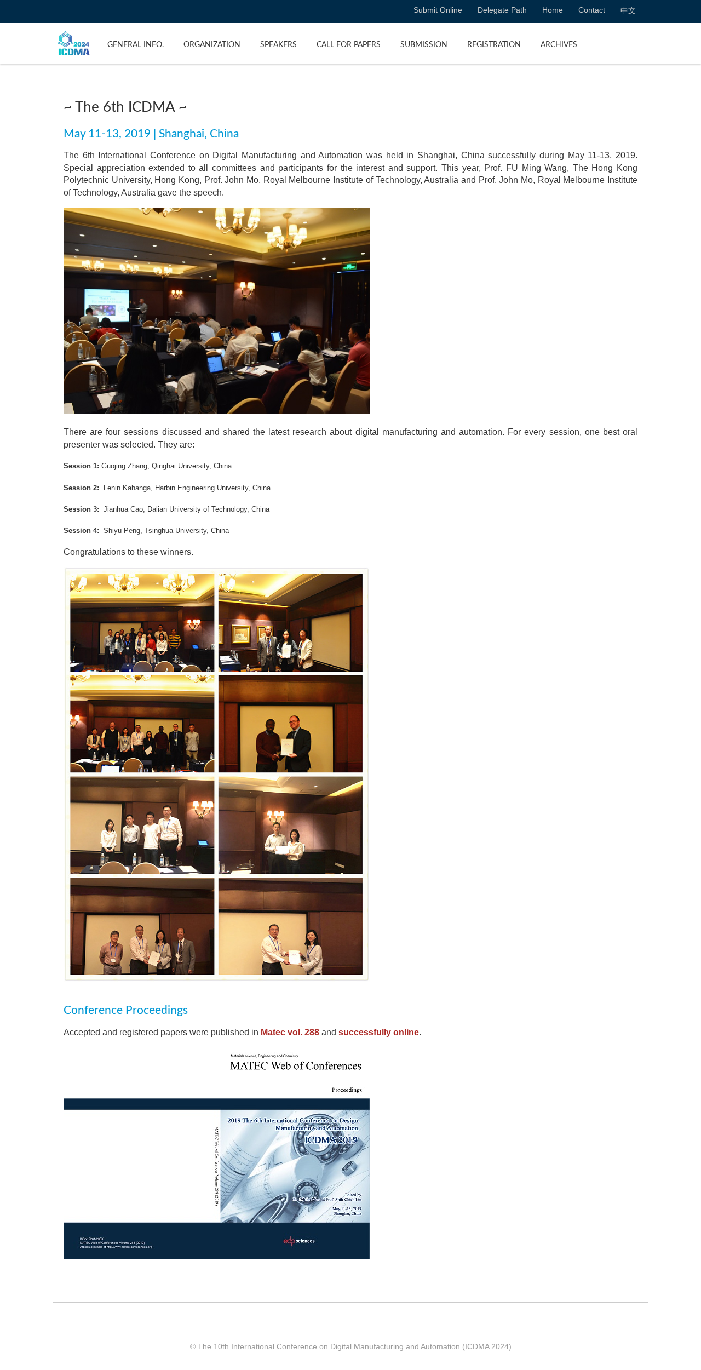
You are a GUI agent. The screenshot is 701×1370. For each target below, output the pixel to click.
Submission (423, 45)
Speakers (278, 45)
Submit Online (437, 9)
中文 (628, 10)
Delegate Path (502, 9)
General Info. (135, 45)
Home (552, 9)
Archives (559, 45)
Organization (211, 45)
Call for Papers (349, 45)
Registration (494, 45)
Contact (591, 9)
